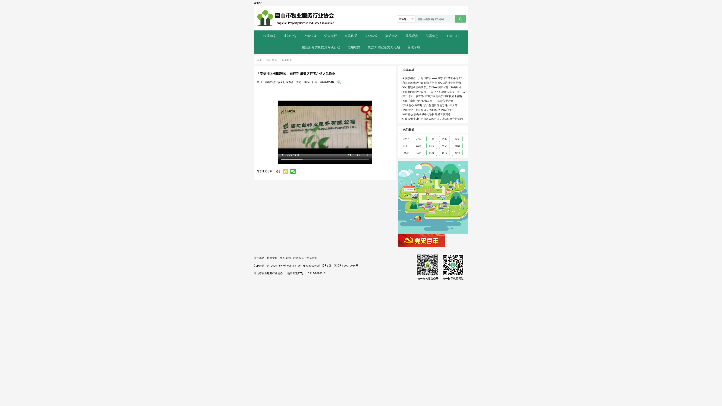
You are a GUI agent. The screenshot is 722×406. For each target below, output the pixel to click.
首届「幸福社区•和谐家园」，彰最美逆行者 (427, 100)
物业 (406, 139)
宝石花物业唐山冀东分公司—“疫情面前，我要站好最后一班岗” (438, 87)
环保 (431, 146)
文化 (444, 146)
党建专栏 (330, 36)
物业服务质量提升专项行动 (321, 47)
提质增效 (391, 36)
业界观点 (411, 36)
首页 (259, 60)
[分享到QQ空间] (285, 171)
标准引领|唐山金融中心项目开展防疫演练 (426, 114)
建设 (406, 153)
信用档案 (354, 47)
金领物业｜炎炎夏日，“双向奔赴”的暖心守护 (428, 109)
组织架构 (285, 258)
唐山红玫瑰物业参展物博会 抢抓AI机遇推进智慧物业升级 (435, 82)
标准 (419, 146)
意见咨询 (311, 258)
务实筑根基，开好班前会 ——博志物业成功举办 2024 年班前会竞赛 (442, 78)
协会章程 (272, 258)
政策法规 (310, 36)
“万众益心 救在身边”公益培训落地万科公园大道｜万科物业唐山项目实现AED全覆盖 (451, 105)
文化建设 (371, 36)
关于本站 (259, 258)
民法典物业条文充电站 (384, 47)
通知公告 (290, 36)
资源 (457, 153)
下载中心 (452, 36)
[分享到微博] (278, 171)
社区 (406, 146)
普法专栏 (413, 47)
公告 (431, 139)
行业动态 (269, 36)
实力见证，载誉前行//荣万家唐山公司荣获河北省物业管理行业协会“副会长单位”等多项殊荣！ (456, 96)
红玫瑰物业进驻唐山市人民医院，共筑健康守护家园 (432, 118)
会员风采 (350, 36)
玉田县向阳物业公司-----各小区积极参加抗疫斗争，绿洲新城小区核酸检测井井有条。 (452, 91)
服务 (457, 139)
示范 (419, 153)
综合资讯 (271, 60)
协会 (444, 139)
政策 (419, 139)
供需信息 (432, 36)
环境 (431, 153)
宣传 (444, 153)
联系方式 (298, 258)
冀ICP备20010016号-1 (347, 265)
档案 (457, 146)
